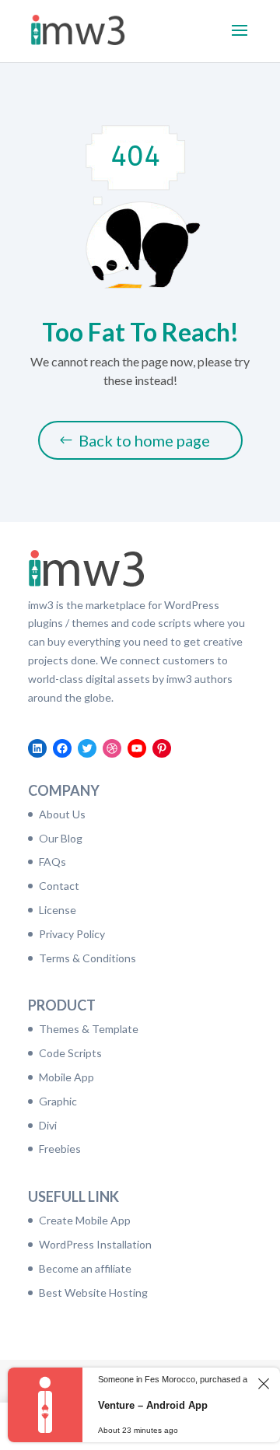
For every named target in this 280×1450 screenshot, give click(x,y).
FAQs (52, 861)
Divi (48, 1125)
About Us (62, 814)
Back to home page (144, 440)
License (57, 909)
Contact (59, 885)
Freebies (60, 1148)
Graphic (58, 1101)
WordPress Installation (95, 1244)
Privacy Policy (72, 933)
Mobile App (66, 1077)
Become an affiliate (85, 1268)
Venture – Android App (153, 1405)
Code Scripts (70, 1052)
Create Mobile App (85, 1220)
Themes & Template (88, 1028)
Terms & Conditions (87, 958)
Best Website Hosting (93, 1292)
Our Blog (60, 838)
